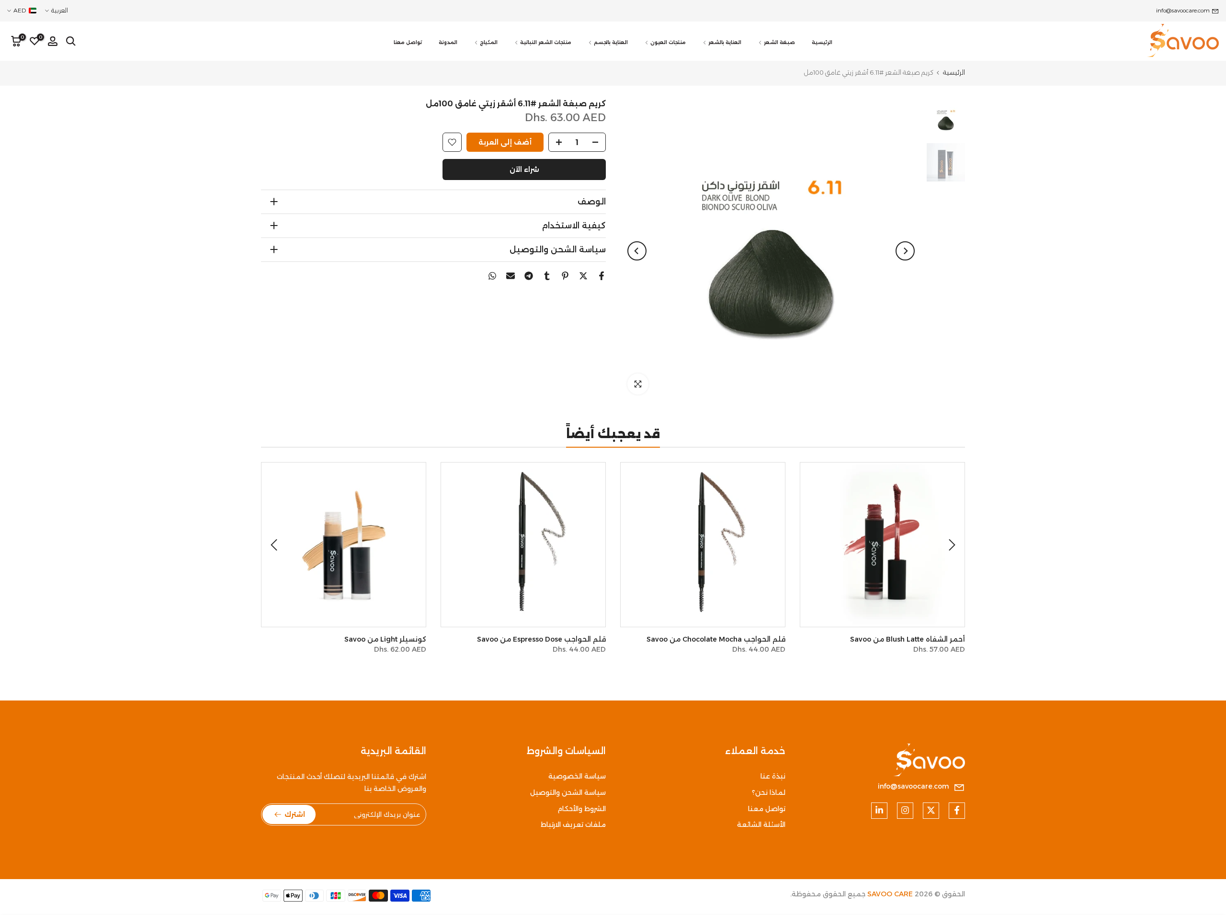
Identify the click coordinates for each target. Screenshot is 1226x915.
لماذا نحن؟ (768, 792)
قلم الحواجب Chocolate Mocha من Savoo (716, 639)
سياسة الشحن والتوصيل (568, 792)
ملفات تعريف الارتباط (573, 824)
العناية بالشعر (724, 42)
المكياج (489, 42)
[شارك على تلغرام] (528, 275)
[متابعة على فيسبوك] (957, 810)
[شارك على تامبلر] (547, 275)
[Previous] (905, 250)
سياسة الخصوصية (577, 776)
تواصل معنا (408, 42)
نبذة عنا (773, 776)
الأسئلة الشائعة (761, 824)
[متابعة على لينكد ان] (879, 810)
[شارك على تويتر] (583, 275)
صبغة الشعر (779, 42)
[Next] (637, 250)
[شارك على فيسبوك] (601, 275)
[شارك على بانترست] (565, 275)
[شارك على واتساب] (492, 275)
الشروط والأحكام (581, 808)
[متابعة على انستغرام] (905, 810)
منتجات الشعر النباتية (545, 42)
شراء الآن (524, 169)
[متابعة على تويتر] (931, 810)
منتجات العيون (668, 42)
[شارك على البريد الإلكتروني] (510, 275)
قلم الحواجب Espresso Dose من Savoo (541, 639)
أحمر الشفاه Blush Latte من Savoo (907, 639)
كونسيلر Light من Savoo (385, 639)
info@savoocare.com (1183, 10)
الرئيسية (822, 42)
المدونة (448, 42)
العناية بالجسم (611, 42)
